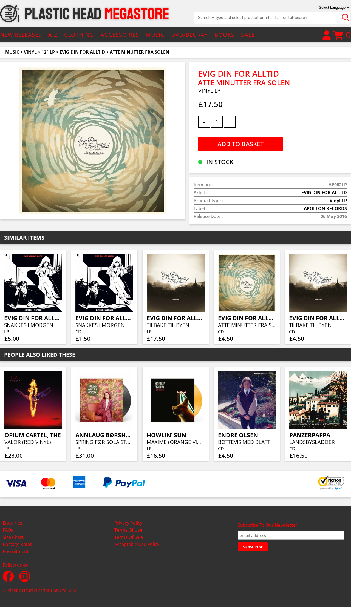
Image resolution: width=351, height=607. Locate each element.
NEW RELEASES (21, 34)
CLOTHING (79, 34)
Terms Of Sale (128, 537)
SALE (247, 34)
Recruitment (16, 551)
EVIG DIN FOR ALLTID (82, 52)
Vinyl (30, 52)
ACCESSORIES (120, 34)
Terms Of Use (128, 530)
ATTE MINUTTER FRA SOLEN (139, 52)
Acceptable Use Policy (136, 544)
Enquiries (12, 523)
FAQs (8, 530)
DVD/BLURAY (189, 34)
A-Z (52, 34)
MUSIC (155, 34)
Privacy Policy (128, 523)
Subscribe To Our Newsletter (267, 525)
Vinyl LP (338, 200)
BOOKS (224, 34)
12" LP (48, 52)
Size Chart (13, 537)
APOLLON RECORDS (325, 208)
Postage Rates (17, 544)
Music (12, 52)
